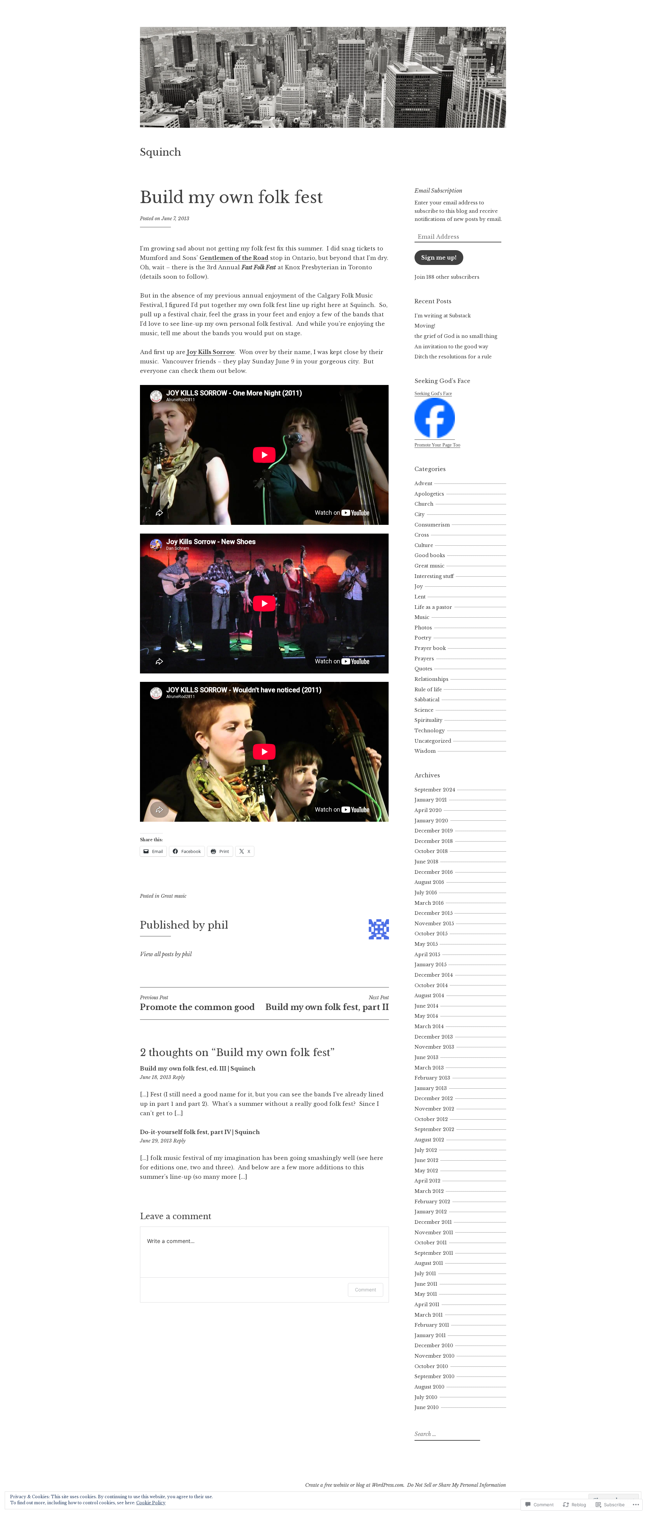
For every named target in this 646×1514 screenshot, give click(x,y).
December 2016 (434, 872)
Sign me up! (439, 257)
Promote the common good (197, 1003)
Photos (423, 628)
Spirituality (428, 720)
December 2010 (434, 1346)
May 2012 (426, 1171)
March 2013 (429, 1068)
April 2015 (427, 955)
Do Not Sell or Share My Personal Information (456, 1485)
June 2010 (427, 1407)
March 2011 (429, 1315)
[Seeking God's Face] (435, 436)
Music (422, 617)
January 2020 (431, 821)
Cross (422, 535)
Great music (173, 896)
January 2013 (431, 1088)
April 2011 (427, 1305)
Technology (430, 731)
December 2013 (434, 1037)
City (420, 514)
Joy (419, 586)
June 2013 (426, 1057)
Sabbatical (427, 700)
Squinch (160, 152)
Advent (423, 483)
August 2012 (429, 1140)
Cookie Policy (151, 1502)
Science (424, 710)
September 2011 (434, 1253)
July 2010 (426, 1397)
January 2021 (431, 800)
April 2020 (428, 810)
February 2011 (432, 1325)
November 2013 (434, 1047)
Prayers (424, 659)
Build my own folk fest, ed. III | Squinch (197, 1068)
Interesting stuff (434, 576)
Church (424, 504)
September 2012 (434, 1129)
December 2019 (434, 831)
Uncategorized (433, 741)
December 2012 (434, 1098)
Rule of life (428, 690)
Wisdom (425, 751)
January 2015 (430, 965)
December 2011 (433, 1222)
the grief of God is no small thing (456, 336)
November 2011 (434, 1233)
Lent (420, 597)
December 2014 (434, 975)
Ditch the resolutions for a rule (453, 357)
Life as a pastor (433, 607)
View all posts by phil (166, 954)
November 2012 (434, 1109)
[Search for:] (446, 1434)
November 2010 (435, 1356)
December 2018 (434, 841)
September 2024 (435, 790)
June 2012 (426, 1160)
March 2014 (429, 1026)
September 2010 (435, 1376)
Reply (179, 1077)
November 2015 (434, 924)
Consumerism (432, 525)
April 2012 (427, 1181)
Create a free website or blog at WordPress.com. (355, 1485)
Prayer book (430, 648)
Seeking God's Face (433, 393)
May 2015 (426, 944)
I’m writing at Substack (443, 316)
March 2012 (429, 1191)
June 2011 (426, 1284)
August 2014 (429, 996)
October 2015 (431, 934)
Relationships (431, 679)
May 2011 (426, 1294)
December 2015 (434, 913)
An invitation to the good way (451, 347)
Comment (365, 1289)
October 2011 (431, 1243)
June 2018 (426, 862)
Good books (430, 555)
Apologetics (429, 494)
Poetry (423, 638)
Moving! (425, 326)
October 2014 (431, 985)
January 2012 (431, 1212)
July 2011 (425, 1274)
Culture (424, 545)
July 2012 (426, 1150)
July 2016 (426, 893)
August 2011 (429, 1263)
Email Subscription (438, 190)
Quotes (423, 669)
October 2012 (431, 1119)
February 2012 (432, 1202)
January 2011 (430, 1335)
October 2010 (431, 1366)
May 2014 (426, 1016)
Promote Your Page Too (437, 445)
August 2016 (429, 882)
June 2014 (426, 1006)
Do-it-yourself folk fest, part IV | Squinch (200, 1132)
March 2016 (429, 903)
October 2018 (431, 851)
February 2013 (432, 1078)
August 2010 (429, 1387)
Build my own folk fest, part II (327, 1003)
